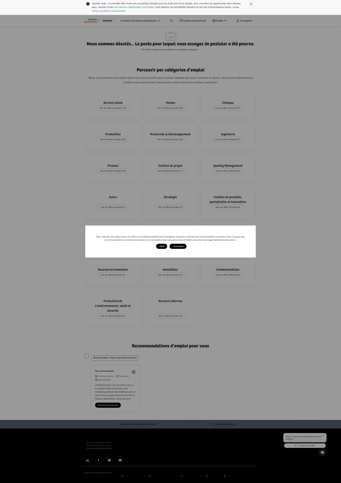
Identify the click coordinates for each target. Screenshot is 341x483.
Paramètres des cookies (224, 240)
